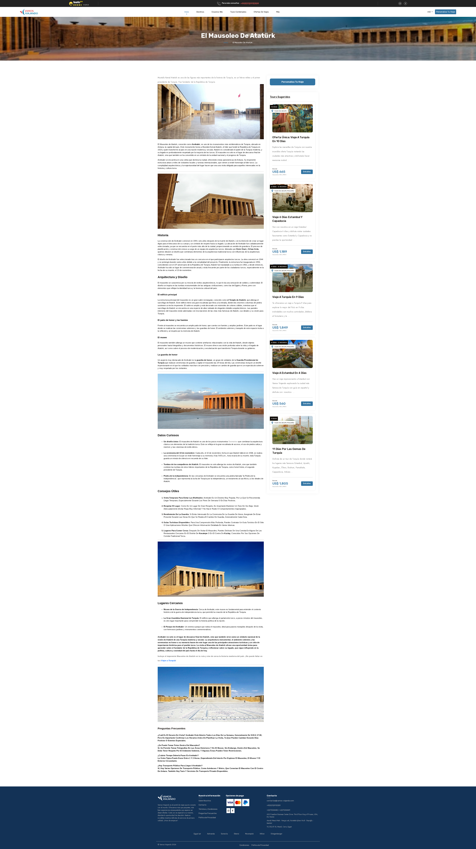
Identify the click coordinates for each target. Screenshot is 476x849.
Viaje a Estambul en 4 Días (289, 373)
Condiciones (244, 845)
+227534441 (284, 810)
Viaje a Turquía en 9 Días (288, 297)
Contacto (202, 805)
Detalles (307, 172)
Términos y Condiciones (208, 809)
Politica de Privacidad (207, 818)
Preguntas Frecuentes (208, 813)
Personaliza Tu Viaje (445, 12)
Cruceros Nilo (217, 12)
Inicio (186, 12)
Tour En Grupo (280, 111)
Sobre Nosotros (205, 801)
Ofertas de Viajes (261, 12)
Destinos (200, 12)
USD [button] (429, 12)
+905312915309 (249, 3)
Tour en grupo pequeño (284, 191)
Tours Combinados (238, 12)
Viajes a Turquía (168, 661)
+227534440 (272, 810)
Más (278, 12)
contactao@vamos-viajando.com (280, 801)
